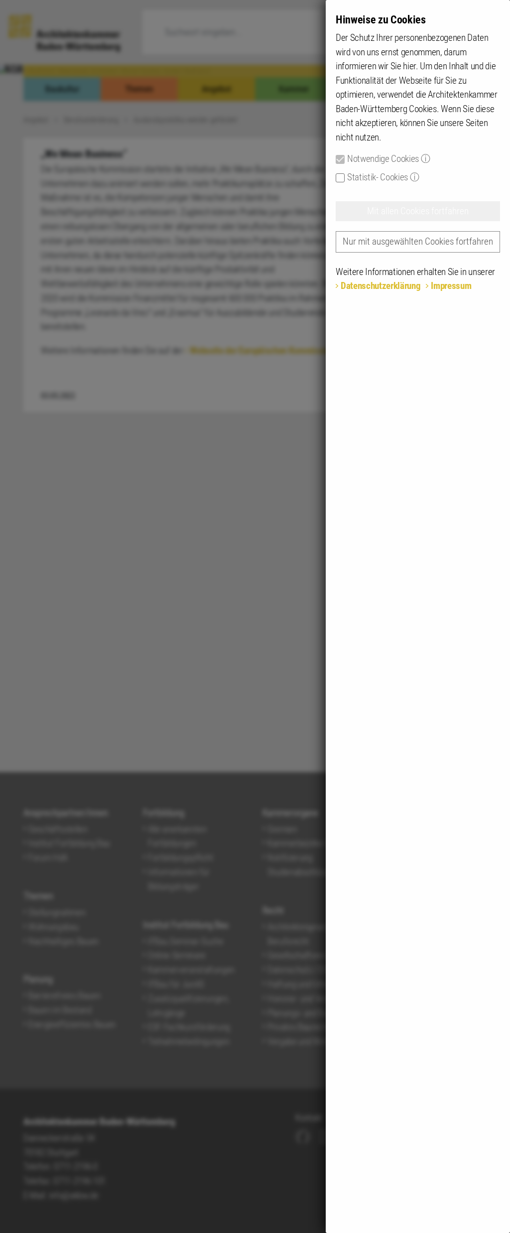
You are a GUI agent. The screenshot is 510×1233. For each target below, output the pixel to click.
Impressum (451, 285)
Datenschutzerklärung (380, 285)
